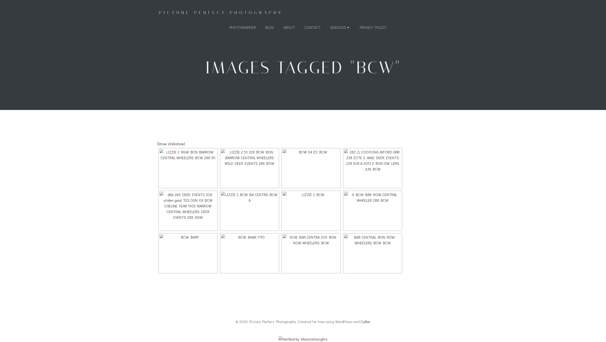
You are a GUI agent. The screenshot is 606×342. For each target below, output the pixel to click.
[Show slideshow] (171, 143)
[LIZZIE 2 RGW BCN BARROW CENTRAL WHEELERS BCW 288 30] (188, 168)
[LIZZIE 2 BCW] (311, 211)
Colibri (365, 321)
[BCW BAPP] (188, 253)
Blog (269, 27)
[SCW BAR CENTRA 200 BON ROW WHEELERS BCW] (311, 253)
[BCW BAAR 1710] (249, 253)
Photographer (242, 27)
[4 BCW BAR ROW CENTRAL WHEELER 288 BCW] (372, 211)
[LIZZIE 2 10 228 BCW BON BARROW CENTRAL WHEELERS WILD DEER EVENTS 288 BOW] (249, 168)
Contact (312, 27)
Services (338, 27)
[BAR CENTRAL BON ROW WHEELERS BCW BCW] (372, 253)
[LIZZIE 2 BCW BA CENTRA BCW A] (249, 211)
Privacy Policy (373, 27)
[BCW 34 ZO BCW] (311, 168)
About (289, 27)
